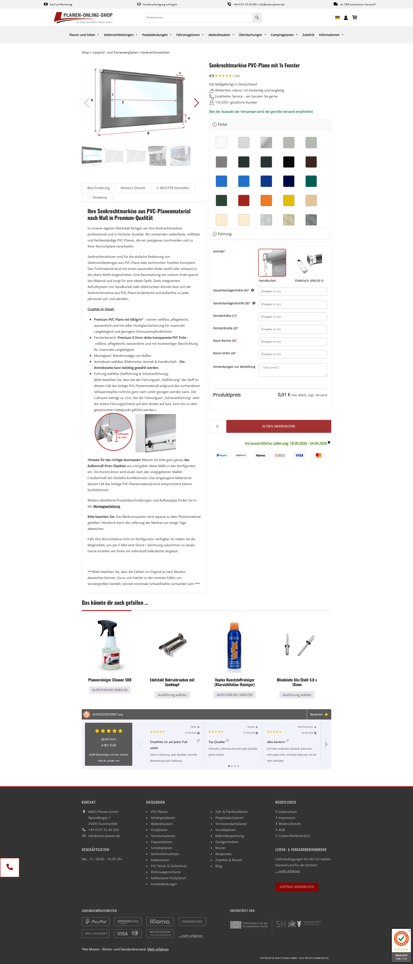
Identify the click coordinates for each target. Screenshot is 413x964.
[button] (196, 103)
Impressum (287, 817)
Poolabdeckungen (155, 35)
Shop (85, 52)
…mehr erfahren (287, 871)
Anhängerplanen (163, 817)
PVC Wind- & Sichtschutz (169, 866)
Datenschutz (288, 811)
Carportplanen (161, 842)
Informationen (329, 35)
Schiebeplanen (161, 848)
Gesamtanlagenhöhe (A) (236, 290)
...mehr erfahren (191, 935)
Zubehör (308, 35)
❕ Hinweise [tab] (97, 197)
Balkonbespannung (229, 836)
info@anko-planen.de (271, 4)
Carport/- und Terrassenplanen (115, 52)
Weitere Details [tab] (133, 188)
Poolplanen (159, 830)
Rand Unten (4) (232, 353)
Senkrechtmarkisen (155, 52)
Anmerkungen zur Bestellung (234, 367)
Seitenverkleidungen (119, 35)
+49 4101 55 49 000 (245, 4)
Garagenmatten (226, 842)
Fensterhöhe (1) (232, 315)
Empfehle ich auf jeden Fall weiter (168, 745)
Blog (218, 866)
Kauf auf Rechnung (61, 4)
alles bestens (276, 742)
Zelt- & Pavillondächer (231, 811)
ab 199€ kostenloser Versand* (358, 4)
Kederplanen (160, 860)
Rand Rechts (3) (232, 340)
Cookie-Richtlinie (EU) (294, 836)
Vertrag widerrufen (297, 887)
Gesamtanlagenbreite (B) (236, 303)
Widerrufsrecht (290, 824)
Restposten (223, 854)
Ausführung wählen (110, 690)
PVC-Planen (159, 811)
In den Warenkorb (278, 426)
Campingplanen (282, 35)
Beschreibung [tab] (98, 188)
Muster (220, 848)
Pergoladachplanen (229, 817)
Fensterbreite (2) (233, 328)
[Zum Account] (346, 17)
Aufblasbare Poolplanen (168, 878)
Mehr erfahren (158, 949)
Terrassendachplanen (231, 824)
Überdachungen (250, 35)
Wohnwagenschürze (166, 872)
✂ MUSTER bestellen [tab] (172, 188)
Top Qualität (216, 742)
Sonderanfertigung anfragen (160, 4)
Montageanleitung (106, 506)
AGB (282, 830)
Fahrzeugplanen (188, 35)
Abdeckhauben (219, 35)
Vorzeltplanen (225, 830)
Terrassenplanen (163, 836)
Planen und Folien (82, 35)
